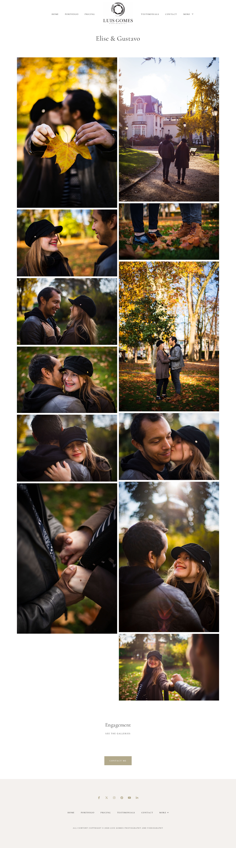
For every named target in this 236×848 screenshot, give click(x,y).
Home (55, 14)
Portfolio (72, 14)
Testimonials (150, 14)
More (187, 14)
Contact (171, 14)
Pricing (90, 14)
